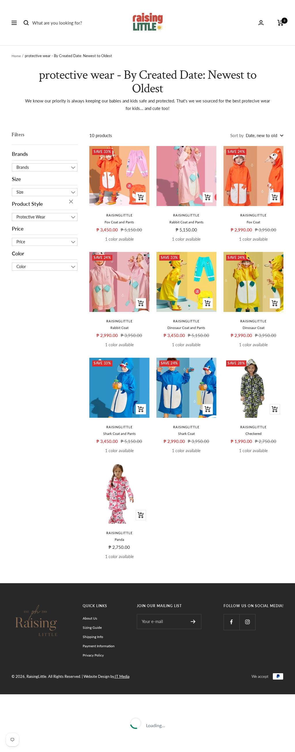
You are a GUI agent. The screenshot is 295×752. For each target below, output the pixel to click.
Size (16, 179)
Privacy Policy (93, 655)
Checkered (253, 433)
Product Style (27, 204)
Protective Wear (30, 216)
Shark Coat (186, 433)
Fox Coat (253, 222)
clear (72, 202)
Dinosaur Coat (253, 328)
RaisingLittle (119, 215)
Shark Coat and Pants (119, 433)
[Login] (261, 22)
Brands (20, 154)
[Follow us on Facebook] (231, 622)
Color (18, 253)
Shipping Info (93, 637)
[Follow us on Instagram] (247, 622)
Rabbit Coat (119, 328)
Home (16, 56)
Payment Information (99, 646)
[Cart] (280, 23)
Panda (119, 539)
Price (18, 228)
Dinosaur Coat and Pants (186, 328)
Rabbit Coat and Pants (186, 222)
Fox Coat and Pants (119, 222)
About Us (90, 618)
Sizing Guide (92, 627)
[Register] (193, 622)
